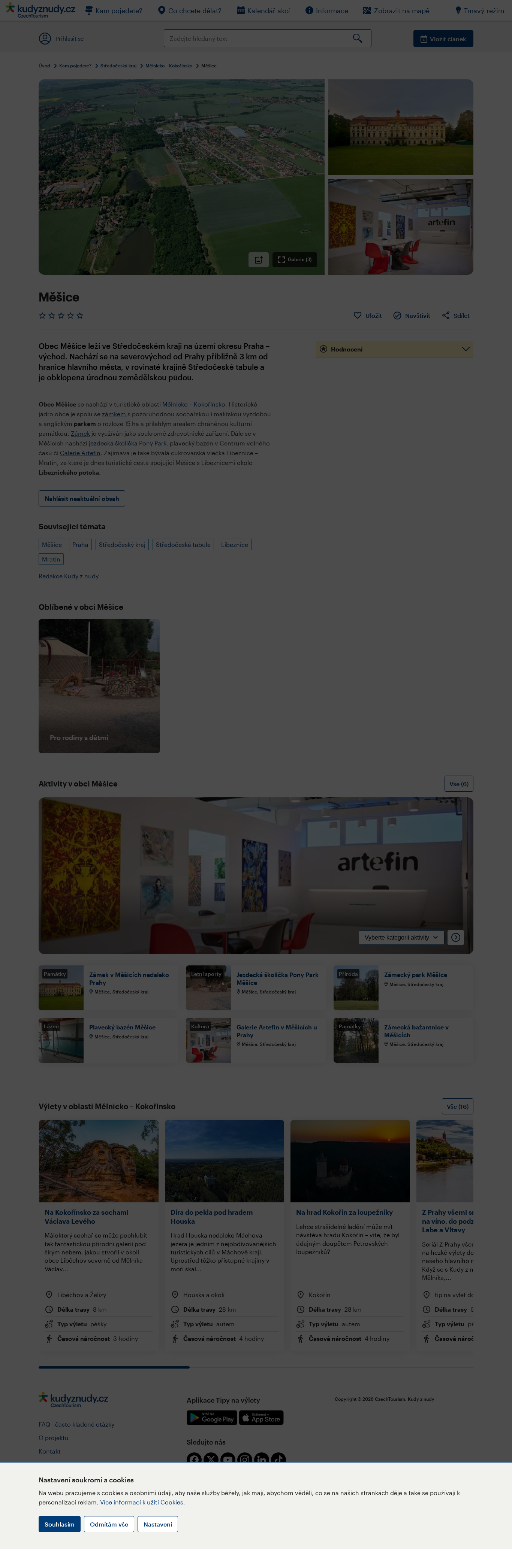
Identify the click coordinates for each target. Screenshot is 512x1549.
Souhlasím (60, 1524)
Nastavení (158, 1524)
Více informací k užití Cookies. (142, 1502)
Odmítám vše (109, 1524)
